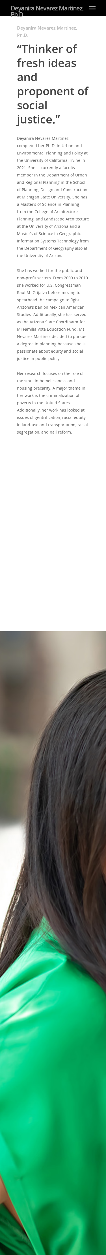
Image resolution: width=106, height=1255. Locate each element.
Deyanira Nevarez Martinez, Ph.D (47, 11)
